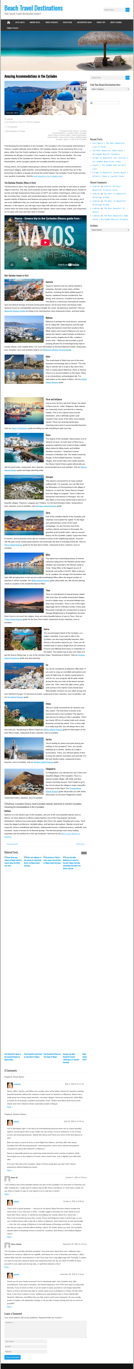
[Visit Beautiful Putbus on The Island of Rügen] (53, 954)
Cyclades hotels (72, 133)
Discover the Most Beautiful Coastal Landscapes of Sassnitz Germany (71, 1058)
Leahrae (10, 119)
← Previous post (11, 844)
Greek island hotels (78, 135)
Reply (9, 1107)
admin (16, 1121)
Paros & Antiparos (20, 428)
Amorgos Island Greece (45, 506)
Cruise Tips (101, 22)
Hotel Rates (20, 22)
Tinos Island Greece (13, 619)
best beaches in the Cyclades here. (48, 176)
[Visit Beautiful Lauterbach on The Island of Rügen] (33, 954)
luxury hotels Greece (67, 137)
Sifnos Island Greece (53, 730)
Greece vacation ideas (61, 135)
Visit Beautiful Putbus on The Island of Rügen (52, 1055)
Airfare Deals (35, 22)
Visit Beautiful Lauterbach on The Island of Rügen (33, 1055)
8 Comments (12, 127)
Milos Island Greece (40, 580)
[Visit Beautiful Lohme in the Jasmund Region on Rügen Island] (14, 954)
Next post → (81, 844)
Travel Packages (51, 22)
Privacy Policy (12, 28)
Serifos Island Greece (43, 762)
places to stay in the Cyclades (75, 139)
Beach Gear (67, 22)
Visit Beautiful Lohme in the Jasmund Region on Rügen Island (12, 1057)
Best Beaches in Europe (16, 131)
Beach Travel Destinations (33, 7)
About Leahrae (116, 22)
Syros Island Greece (13, 545)
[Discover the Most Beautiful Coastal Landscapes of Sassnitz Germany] (72, 954)
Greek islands (53, 137)
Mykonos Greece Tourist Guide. (57, 350)
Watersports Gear (84, 22)
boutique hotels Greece (70, 131)
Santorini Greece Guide (14, 311)
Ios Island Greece (15, 697)
